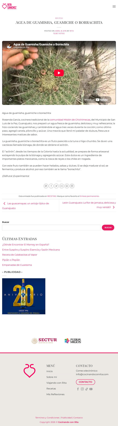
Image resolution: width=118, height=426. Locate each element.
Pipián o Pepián (11, 260)
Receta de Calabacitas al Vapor (19, 254)
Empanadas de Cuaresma (17, 265)
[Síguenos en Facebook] (78, 389)
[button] (114, 6)
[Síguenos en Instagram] (82, 389)
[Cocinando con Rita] (9, 6)
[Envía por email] (61, 186)
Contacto (78, 417)
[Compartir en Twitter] (56, 186)
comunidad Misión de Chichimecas (70, 119)
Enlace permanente (89, 196)
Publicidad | (67, 417)
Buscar (5, 222)
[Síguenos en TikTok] (86, 389)
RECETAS (59, 18)
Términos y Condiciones (47, 417)
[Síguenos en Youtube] (91, 389)
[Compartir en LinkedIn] (72, 186)
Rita (72, 31)
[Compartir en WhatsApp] (46, 186)
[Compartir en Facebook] (51, 186)
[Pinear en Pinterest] (66, 186)
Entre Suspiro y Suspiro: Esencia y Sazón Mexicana (31, 249)
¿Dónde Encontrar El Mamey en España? (25, 244)
